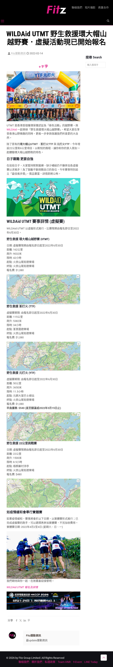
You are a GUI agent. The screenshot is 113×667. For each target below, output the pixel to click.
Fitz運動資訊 (18, 53)
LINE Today (91, 661)
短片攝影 (90, 7)
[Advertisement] (96, 116)
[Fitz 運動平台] (56, 8)
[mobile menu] (2, 21)
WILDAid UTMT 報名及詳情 (22, 587)
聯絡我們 (77, 7)
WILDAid (12, 129)
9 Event (77, 661)
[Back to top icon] (104, 658)
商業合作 (103, 7)
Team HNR (64, 661)
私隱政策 (50, 661)
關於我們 (37, 661)
